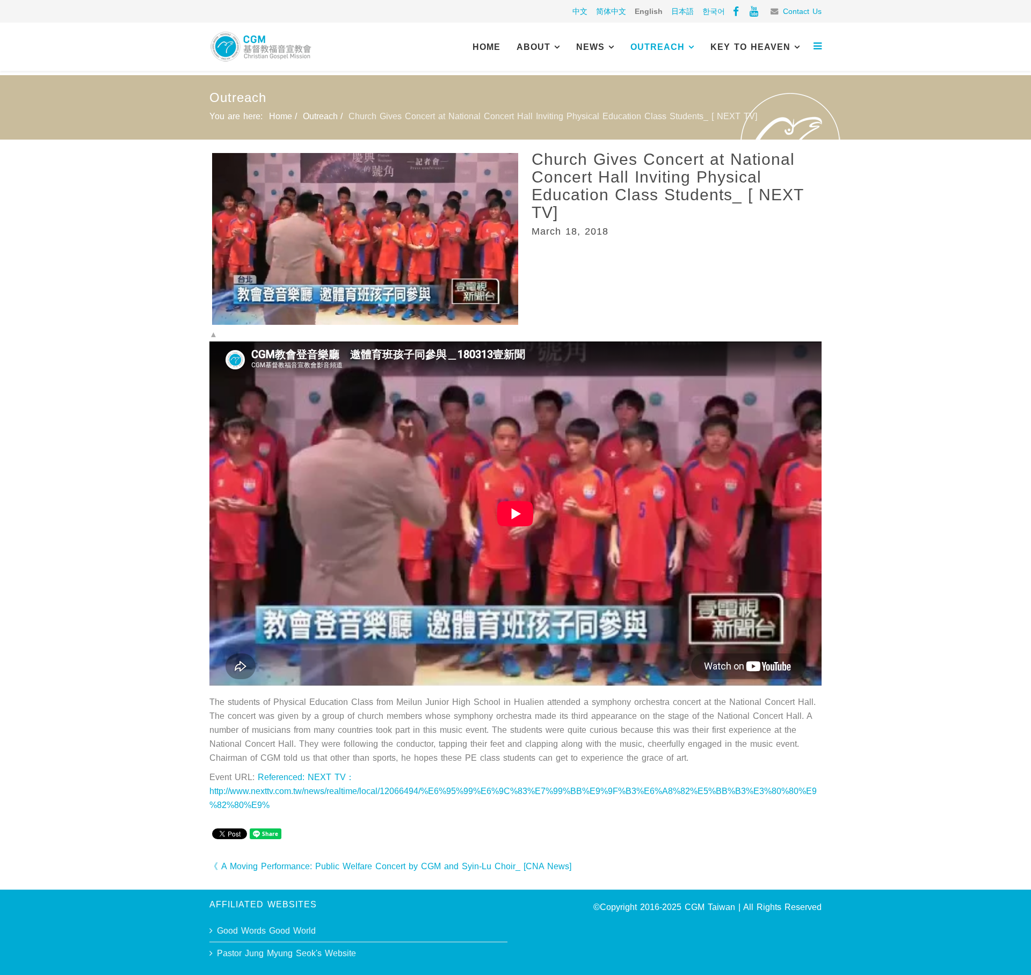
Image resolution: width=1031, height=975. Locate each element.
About (533, 47)
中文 (579, 11)
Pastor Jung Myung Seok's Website (286, 953)
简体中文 (611, 11)
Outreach (657, 47)
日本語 (682, 11)
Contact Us (802, 11)
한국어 (713, 11)
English (649, 11)
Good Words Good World (266, 930)
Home (486, 47)
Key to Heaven (750, 47)
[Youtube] (754, 11)
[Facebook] (736, 11)
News (590, 47)
